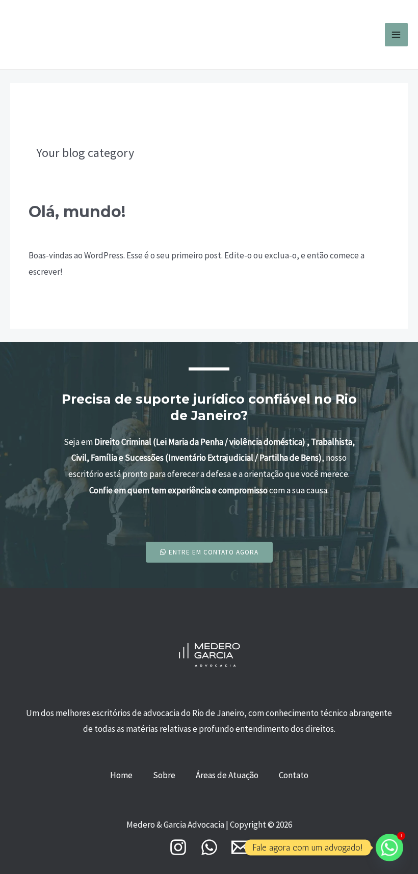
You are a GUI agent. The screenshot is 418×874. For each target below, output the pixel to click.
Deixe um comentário (68, 230)
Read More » (51, 299)
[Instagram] (178, 847)
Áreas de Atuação (227, 775)
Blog (121, 230)
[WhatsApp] (209, 847)
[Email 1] (240, 847)
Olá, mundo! (77, 211)
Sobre (164, 775)
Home (121, 775)
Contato (293, 775)
